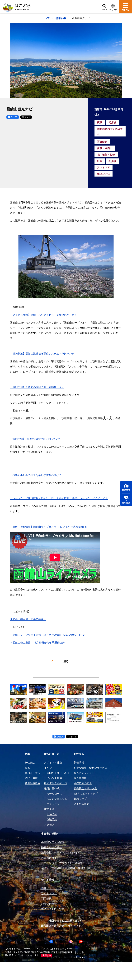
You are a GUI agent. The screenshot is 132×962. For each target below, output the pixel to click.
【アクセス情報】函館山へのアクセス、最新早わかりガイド (45, 315)
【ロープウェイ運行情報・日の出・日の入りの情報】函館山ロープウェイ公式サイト (59, 498)
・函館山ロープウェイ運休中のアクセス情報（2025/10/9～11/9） (48, 635)
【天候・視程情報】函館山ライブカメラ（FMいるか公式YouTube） (49, 526)
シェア (13, 117)
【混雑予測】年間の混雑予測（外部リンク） (36, 439)
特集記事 (61, 18)
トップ (46, 18)
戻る (66, 661)
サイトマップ (75, 925)
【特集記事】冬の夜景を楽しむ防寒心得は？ (35, 475)
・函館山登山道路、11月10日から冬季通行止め (37, 642)
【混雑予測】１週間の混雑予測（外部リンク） (37, 387)
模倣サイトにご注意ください (66, 920)
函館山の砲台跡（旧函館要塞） (28, 619)
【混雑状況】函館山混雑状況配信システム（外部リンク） (43, 353)
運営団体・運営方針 (52, 925)
